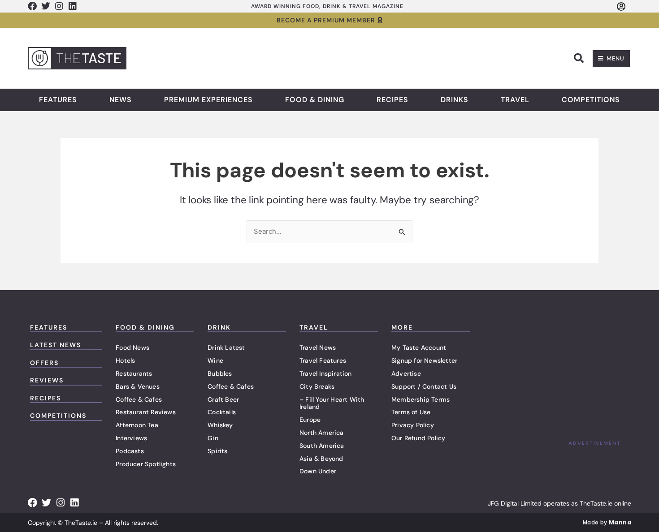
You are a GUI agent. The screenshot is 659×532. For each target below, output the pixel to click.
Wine (215, 360)
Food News (132, 347)
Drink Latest (226, 347)
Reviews (47, 380)
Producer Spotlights (146, 464)
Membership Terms (420, 399)
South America (321, 446)
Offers (44, 363)
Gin (213, 438)
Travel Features (322, 360)
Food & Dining (314, 99)
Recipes (392, 99)
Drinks (454, 99)
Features (58, 99)
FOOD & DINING (145, 327)
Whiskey (220, 425)
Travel (515, 99)
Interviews (131, 438)
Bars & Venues (138, 386)
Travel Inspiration (325, 373)
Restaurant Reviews (146, 412)
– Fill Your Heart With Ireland (331, 403)
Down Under (317, 471)
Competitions (591, 99)
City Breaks (316, 386)
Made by (607, 522)
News (120, 99)
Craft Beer (223, 399)
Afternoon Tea (137, 425)
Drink (219, 327)
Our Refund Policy (418, 438)
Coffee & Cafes (139, 399)
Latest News (55, 345)
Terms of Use (410, 412)
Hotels (125, 360)
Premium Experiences (208, 99)
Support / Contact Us (423, 386)
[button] (579, 58)
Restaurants (134, 373)
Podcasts (130, 451)
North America (321, 433)
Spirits (217, 451)
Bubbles (220, 373)
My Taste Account (418, 347)
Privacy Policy (412, 425)
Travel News (317, 347)
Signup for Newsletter (424, 360)
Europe (310, 420)
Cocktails (222, 412)
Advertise (406, 373)
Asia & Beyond (321, 459)
